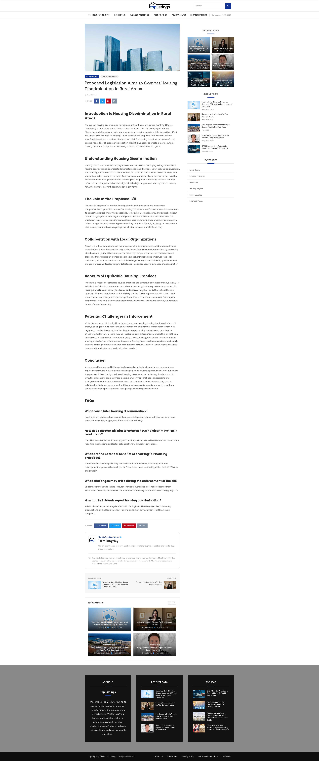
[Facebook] (96, 101)
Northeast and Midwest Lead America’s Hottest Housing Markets (223, 83)
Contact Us (172, 756)
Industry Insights (101, 15)
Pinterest (130, 526)
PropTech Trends (198, 15)
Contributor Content (109, 76)
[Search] (228, 6)
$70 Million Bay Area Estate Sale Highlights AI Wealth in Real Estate (199, 83)
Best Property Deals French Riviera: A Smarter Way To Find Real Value (109, 649)
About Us (159, 756)
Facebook (102, 526)
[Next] (174, 603)
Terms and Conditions (208, 756)
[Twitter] (102, 101)
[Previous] (170, 603)
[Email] (114, 101)
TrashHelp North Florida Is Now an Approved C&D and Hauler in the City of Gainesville (109, 623)
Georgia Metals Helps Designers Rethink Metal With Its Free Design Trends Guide (217, 716)
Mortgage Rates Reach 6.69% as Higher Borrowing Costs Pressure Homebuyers (218, 727)
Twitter (116, 526)
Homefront (119, 15)
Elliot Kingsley (108, 541)
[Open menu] (89, 15)
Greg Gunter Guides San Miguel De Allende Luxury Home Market (154, 649)
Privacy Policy (188, 756)
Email (144, 526)
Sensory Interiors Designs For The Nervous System (154, 623)
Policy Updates (179, 15)
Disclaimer (226, 756)
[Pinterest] (108, 101)
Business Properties (139, 15)
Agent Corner (160, 15)
